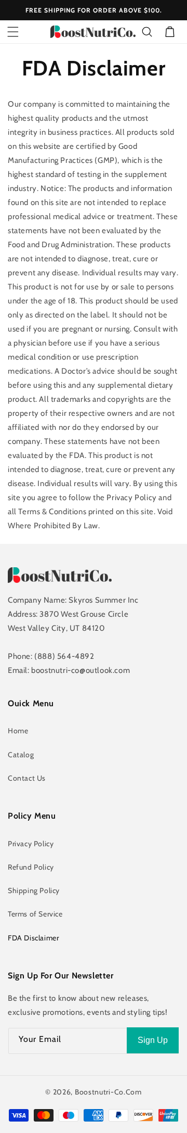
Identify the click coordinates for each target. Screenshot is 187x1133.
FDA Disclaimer (33, 938)
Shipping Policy (34, 890)
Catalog (21, 754)
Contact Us (27, 778)
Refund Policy (31, 867)
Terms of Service (35, 914)
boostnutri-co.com (108, 1092)
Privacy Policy (31, 843)
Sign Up (153, 1040)
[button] (13, 32)
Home (18, 730)
